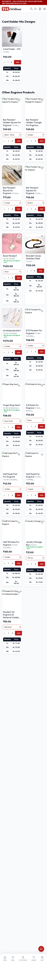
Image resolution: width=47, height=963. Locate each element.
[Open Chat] (41, 949)
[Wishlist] (35, 8)
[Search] (31, 8)
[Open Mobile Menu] (44, 8)
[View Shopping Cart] (40, 9)
